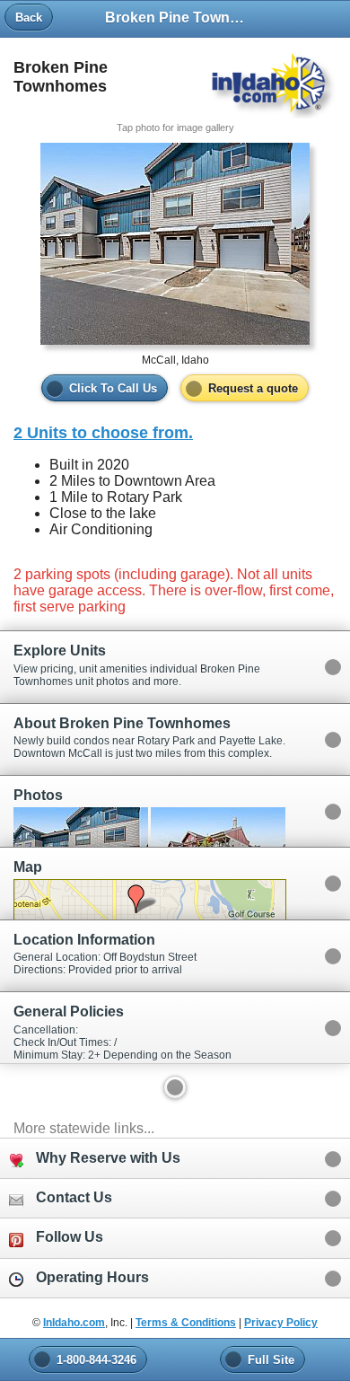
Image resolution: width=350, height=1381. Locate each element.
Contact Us (74, 1197)
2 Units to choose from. (103, 433)
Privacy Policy (281, 1322)
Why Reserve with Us (108, 1157)
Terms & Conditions (186, 1322)
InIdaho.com (74, 1322)
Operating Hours (92, 1277)
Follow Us (69, 1237)
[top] (175, 1087)
